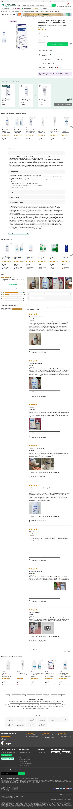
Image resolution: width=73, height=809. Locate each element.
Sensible (32, 695)
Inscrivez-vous (21, 773)
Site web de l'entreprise (26, 763)
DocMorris (5, 11)
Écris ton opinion (13, 284)
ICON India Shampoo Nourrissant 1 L (55, 706)
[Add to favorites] (71, 44)
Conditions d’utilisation (67, 795)
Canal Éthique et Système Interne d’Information (61, 799)
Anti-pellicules (27, 11)
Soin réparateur (48, 695)
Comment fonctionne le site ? (27, 754)
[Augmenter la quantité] (44, 44)
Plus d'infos (49, 74)
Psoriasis (27, 695)
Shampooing (20, 11)
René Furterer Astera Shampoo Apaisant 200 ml (52, 701)
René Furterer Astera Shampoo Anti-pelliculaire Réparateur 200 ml (24, 703)
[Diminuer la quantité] (39, 44)
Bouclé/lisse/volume (16, 694)
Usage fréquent (56, 695)
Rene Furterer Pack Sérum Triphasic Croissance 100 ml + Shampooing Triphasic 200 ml (27, 706)
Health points (23, 761)
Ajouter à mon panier (57, 44)
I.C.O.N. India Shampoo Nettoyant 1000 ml (41, 704)
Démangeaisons (61, 694)
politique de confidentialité (13, 778)
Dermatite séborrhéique (14, 695)
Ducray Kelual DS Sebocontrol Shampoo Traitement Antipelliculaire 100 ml (25, 701)
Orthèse (22, 695)
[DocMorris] (9, 5)
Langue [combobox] (39, 298)
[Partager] (70, 20)
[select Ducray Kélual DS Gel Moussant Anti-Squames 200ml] (40, 86)
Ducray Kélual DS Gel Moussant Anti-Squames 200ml (44, 99)
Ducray (39, 27)
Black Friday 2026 (24, 765)
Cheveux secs (54, 694)
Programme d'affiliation (26, 757)
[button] (33, 283)
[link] (9, 278)
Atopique (8, 694)
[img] (21, 37)
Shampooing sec (39, 695)
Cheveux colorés (31, 694)
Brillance (24, 694)
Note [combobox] (31, 298)
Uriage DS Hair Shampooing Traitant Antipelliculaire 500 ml (18, 704)
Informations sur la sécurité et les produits (18, 233)
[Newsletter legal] (2, 778)
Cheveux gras (39, 694)
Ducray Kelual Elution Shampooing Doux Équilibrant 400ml (26, 99)
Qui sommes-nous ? (25, 752)
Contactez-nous (6, 755)
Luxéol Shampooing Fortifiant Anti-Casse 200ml (50, 703)
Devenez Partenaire (25, 759)
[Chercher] (54, 5)
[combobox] (61, 306)
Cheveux (14, 11)
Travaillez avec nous (25, 756)
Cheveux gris (46, 694)
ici (38, 782)
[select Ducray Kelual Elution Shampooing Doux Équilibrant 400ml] (22, 86)
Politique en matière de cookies (65, 798)
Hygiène (9, 11)
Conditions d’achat (67, 797)
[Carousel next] (71, 127)
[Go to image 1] (4, 34)
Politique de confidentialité (66, 794)
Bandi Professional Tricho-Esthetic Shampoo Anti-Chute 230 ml (36, 708)
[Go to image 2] (4, 40)
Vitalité (62, 695)
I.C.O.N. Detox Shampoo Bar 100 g (59, 704)
